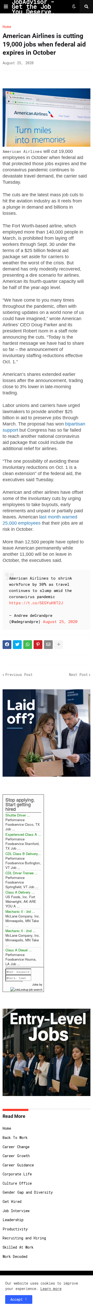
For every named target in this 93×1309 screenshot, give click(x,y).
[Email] (48, 644)
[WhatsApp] (27, 644)
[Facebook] (7, 644)
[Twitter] (17, 644)
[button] (6, 6)
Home (7, 27)
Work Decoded (15, 1256)
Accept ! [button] (18, 1299)
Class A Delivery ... (20, 892)
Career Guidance (18, 1165)
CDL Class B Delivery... (23, 853)
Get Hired (12, 1201)
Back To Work (15, 1137)
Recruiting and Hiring (24, 1238)
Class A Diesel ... (18, 950)
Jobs (35, 984)
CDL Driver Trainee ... (21, 872)
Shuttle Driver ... (17, 815)
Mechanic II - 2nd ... (20, 930)
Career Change (16, 1146)
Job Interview (16, 1210)
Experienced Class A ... (23, 834)
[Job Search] (26, 989)
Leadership (13, 1219)
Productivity (15, 1229)
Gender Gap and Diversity (28, 1192)
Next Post (78, 674)
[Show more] (58, 644)
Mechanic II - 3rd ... (20, 911)
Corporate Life (17, 1174)
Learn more (50, 1288)
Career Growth (16, 1155)
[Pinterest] (38, 644)
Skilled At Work (18, 1247)
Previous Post (19, 674)
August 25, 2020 (60, 621)
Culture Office (17, 1183)
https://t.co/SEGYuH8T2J (36, 602)
